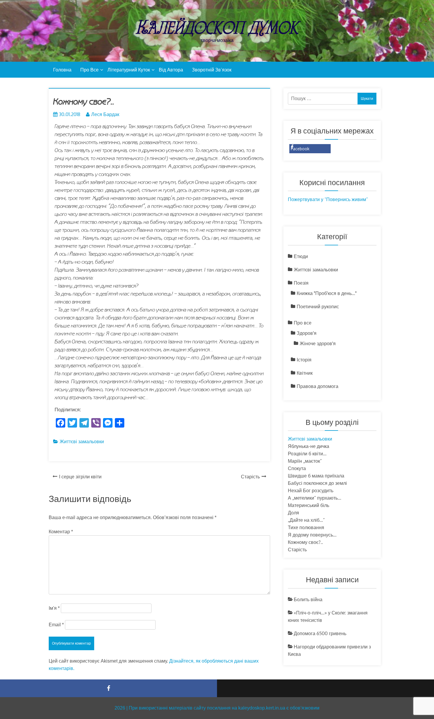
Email (56, 624)
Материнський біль (308, 505)
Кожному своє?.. (305, 542)
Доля (293, 513)
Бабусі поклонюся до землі (317, 483)
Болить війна (308, 599)
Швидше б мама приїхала (316, 476)
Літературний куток (128, 70)
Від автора (171, 70)
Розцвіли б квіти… (307, 453)
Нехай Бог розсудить (310, 490)
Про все (89, 70)
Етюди (301, 256)
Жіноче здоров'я (318, 343)
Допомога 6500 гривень (320, 633)
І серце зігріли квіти (80, 477)
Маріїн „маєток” (305, 461)
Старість (250, 477)
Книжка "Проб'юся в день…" (327, 293)
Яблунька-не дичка (308, 446)
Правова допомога (317, 386)
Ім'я (54, 608)
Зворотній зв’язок (211, 70)
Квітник (305, 373)
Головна (62, 70)
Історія (304, 360)
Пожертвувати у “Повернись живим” (328, 199)
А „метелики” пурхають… (314, 498)
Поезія (301, 283)
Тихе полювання (306, 527)
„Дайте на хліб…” (306, 520)
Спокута (297, 468)
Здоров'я (306, 333)
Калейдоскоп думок (217, 27)
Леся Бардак (105, 114)
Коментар (61, 531)
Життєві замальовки (82, 441)
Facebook (300, 148)
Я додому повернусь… (312, 535)
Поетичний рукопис (318, 306)
